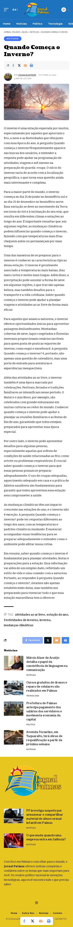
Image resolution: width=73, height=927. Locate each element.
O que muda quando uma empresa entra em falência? (46, 837)
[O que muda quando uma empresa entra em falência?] (13, 840)
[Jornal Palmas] (37, 9)
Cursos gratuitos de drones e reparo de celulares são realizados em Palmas (46, 687)
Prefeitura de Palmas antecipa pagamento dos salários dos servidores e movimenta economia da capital (44, 711)
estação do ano (57, 615)
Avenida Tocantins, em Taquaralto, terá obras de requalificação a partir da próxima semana (44, 738)
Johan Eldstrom (27, 75)
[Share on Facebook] (13, 65)
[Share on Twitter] (19, 65)
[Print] (31, 65)
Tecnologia (32, 696)
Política (30, 724)
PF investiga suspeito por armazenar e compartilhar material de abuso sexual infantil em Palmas (44, 817)
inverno (45, 620)
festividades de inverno (21, 620)
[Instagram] (36, 902)
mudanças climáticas (18, 625)
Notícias (12, 39)
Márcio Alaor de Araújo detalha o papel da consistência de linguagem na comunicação (47, 664)
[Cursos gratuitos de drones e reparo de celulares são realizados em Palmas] (13, 688)
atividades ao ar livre (30, 615)
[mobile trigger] (7, 9)
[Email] (25, 65)
